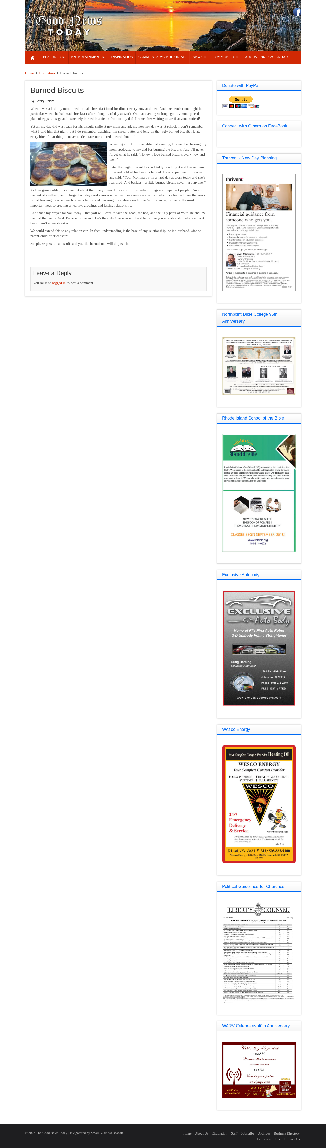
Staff (234, 1133)
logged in (59, 283)
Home (29, 73)
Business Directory (287, 1133)
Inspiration (47, 73)
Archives (264, 1133)
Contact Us (292, 1139)
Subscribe (247, 1133)
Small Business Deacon (107, 1133)
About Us (201, 1133)
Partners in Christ (269, 1139)
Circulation (219, 1133)
